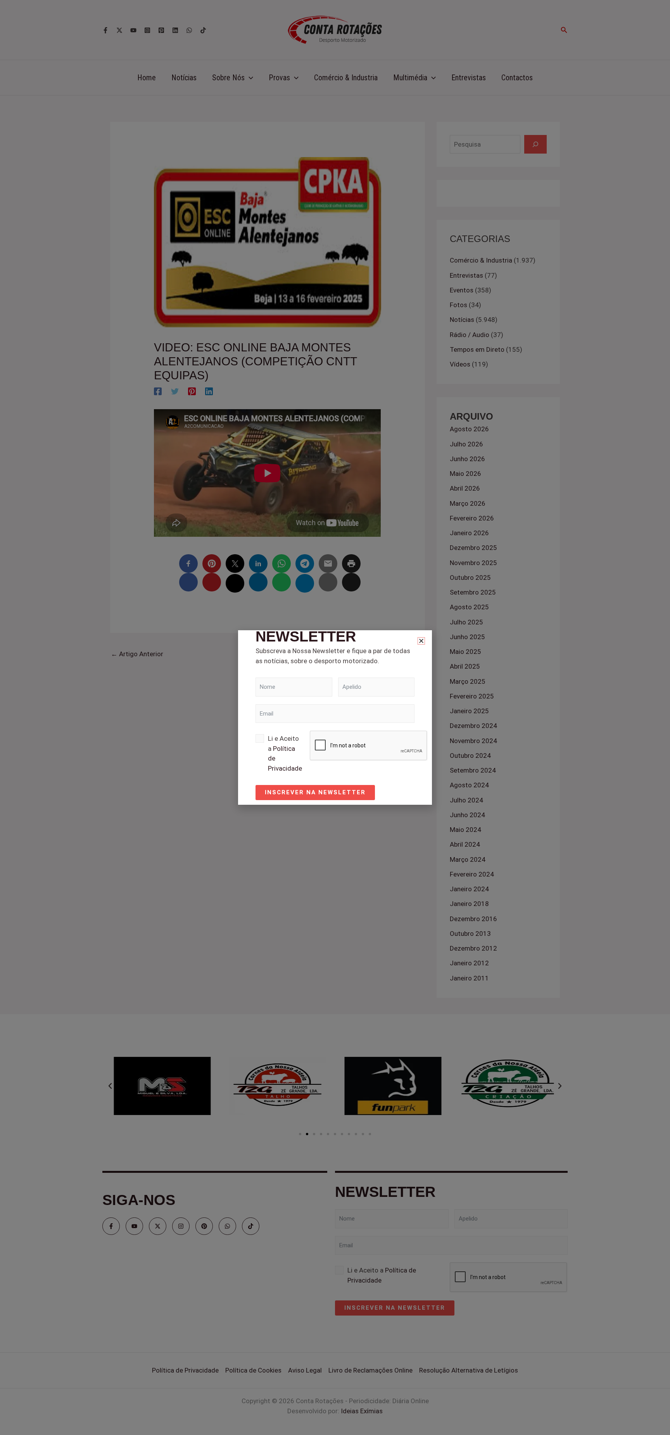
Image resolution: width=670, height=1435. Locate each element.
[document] (335, 717)
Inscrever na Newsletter (315, 792)
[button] (421, 641)
